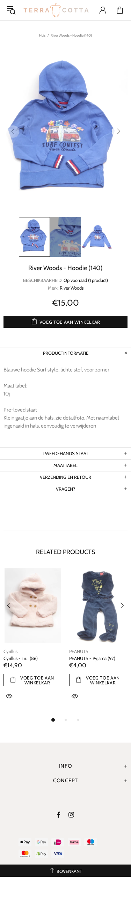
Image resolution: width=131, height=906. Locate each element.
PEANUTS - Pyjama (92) (92, 658)
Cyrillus (10, 651)
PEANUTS (78, 651)
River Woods (71, 288)
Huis (42, 35)
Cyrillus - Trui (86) (20, 658)
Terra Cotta (56, 10)
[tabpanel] (33, 642)
